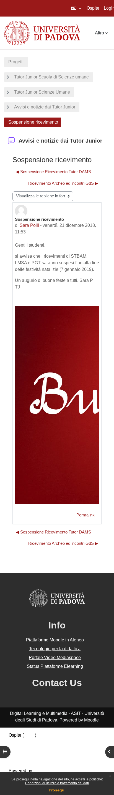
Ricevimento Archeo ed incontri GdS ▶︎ (63, 183)
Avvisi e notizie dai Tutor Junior (44, 107)
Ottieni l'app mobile (27, 755)
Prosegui (57, 790)
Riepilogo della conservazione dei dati (46, 741)
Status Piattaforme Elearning (55, 666)
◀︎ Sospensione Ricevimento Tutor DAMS (53, 172)
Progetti (16, 61)
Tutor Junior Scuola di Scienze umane (51, 77)
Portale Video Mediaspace (55, 657)
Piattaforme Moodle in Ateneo (55, 640)
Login (29, 735)
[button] (76, 8)
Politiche (17, 748)
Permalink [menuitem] (85, 515)
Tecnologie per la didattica (55, 648)
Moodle (91, 720)
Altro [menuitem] (99, 33)
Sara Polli (29, 225)
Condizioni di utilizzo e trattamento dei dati (57, 783)
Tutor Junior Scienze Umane (42, 92)
